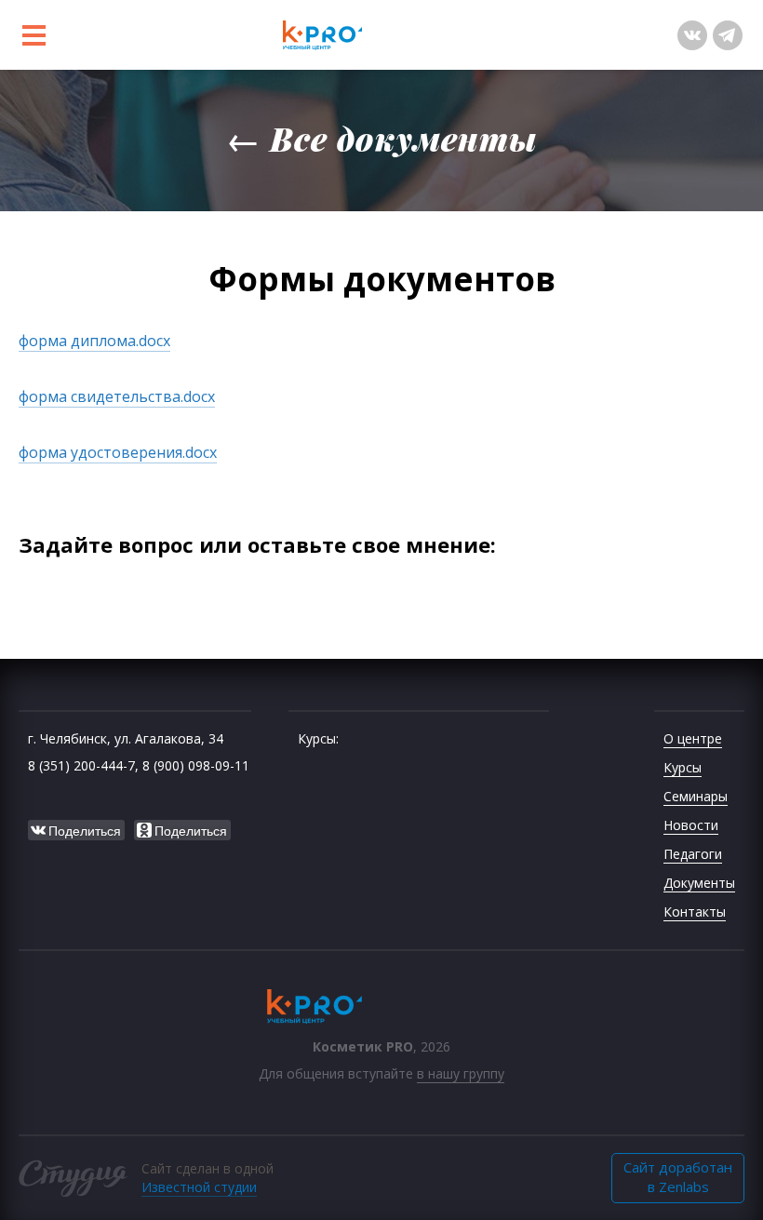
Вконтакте (692, 35)
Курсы (682, 767)
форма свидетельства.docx (117, 396)
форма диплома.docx (94, 340)
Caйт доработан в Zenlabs (677, 1177)
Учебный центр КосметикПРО (381, 35)
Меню (33, 35)
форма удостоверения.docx (118, 452)
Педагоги (692, 854)
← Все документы (382, 138)
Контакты (694, 911)
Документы (699, 883)
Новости (690, 825)
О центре (692, 738)
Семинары (695, 796)
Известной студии (199, 1187)
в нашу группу (460, 1073)
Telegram (728, 35)
